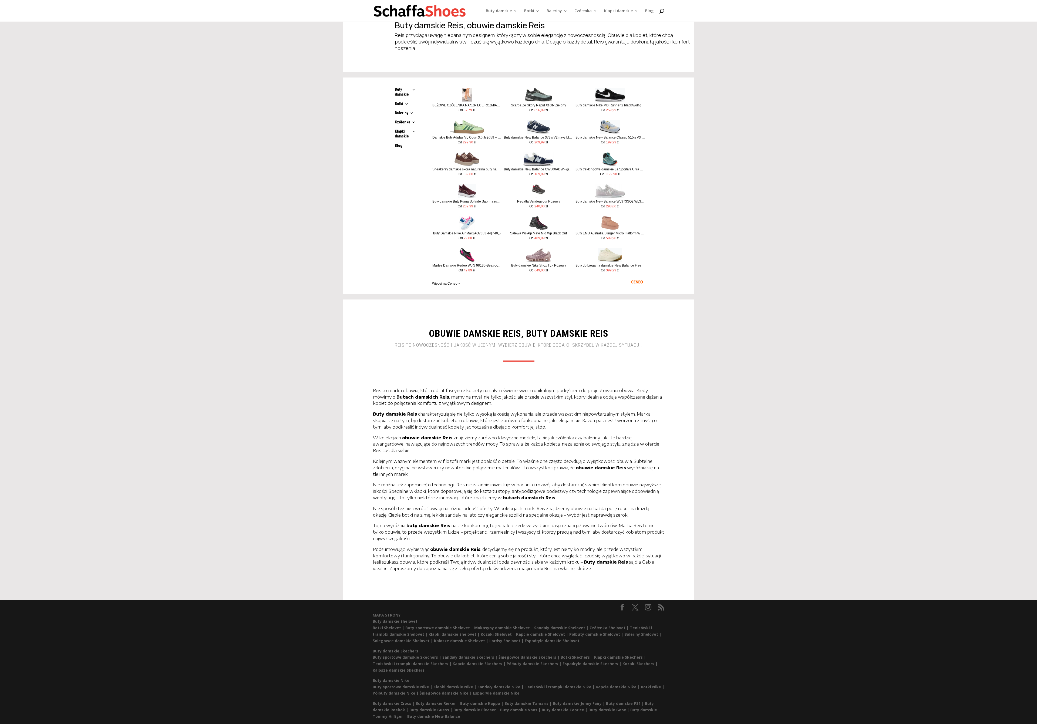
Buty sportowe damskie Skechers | (407, 657)
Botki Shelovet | (389, 627)
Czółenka (583, 11)
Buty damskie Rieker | (438, 703)
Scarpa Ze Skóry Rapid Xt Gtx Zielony (538, 105)
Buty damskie (499, 11)
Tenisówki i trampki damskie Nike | (560, 686)
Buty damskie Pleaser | (476, 709)
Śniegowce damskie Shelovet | (403, 640)
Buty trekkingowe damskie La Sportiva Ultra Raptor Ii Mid (610, 169)
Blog (649, 11)
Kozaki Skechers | (640, 663)
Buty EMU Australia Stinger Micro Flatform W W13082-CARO (610, 233)
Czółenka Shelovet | (610, 627)
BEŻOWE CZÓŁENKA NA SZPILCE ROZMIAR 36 (467, 105)
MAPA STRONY (386, 615)
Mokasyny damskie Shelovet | (504, 627)
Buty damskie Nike (391, 680)
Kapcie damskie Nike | (618, 686)
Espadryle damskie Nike (496, 693)
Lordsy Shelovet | (507, 640)
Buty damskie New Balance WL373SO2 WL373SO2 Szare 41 (610, 201)
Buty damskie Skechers (395, 651)
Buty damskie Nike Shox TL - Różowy (538, 265)
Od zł (467, 110)
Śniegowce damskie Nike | (446, 693)
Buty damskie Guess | (431, 709)
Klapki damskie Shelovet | (455, 634)
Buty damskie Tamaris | (528, 703)
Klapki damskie (618, 11)
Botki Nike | (652, 686)
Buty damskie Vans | (521, 709)
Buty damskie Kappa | (482, 703)
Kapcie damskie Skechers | (480, 663)
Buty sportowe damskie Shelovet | (439, 627)
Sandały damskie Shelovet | (562, 627)
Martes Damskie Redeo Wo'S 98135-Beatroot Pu (467, 265)
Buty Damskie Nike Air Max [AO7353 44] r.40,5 (467, 233)
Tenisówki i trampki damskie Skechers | (413, 663)
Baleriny (554, 11)
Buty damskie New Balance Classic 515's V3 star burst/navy (610, 137)
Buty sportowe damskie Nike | (403, 686)
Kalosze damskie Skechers (399, 670)
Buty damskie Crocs (392, 703)
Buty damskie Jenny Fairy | (579, 703)
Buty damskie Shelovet (395, 621)
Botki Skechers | (577, 657)
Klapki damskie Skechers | (620, 657)
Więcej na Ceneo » (446, 283)
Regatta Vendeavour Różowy (538, 201)
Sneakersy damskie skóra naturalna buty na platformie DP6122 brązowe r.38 (467, 169)
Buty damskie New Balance (433, 716)
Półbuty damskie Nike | (396, 693)
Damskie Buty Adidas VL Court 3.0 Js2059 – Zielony (467, 137)
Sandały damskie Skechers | (470, 657)
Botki (529, 11)
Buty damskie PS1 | (625, 703)
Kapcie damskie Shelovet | (542, 634)
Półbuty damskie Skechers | (535, 663)
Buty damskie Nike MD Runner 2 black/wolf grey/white (610, 105)
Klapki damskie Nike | (455, 686)
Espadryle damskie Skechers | (592, 663)
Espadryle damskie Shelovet (552, 640)
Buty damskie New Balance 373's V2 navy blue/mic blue (538, 137)
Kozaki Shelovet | (498, 634)
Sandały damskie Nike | (501, 686)
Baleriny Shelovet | (642, 634)
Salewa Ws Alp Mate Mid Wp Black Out (538, 233)
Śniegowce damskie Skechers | (530, 657)
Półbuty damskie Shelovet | (596, 634)
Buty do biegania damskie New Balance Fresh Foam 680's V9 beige (610, 265)
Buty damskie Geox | (609, 709)
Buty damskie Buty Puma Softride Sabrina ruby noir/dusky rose (467, 201)
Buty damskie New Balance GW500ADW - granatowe (538, 169)
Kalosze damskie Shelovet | (461, 640)
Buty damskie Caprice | (565, 709)
